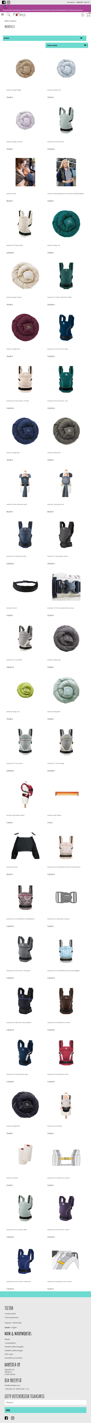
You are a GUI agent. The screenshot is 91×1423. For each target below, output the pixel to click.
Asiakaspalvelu (71, 2)
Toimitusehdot (10, 1314)
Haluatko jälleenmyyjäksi (14, 1347)
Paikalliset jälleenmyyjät (14, 1350)
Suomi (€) (79, 2)
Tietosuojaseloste (11, 1317)
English (14, 1327)
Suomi (7, 1327)
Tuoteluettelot (10, 1343)
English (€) (86, 2)
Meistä (7, 1339)
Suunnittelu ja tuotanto (13, 1358)
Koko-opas (9, 1354)
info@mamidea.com (12, 1385)
